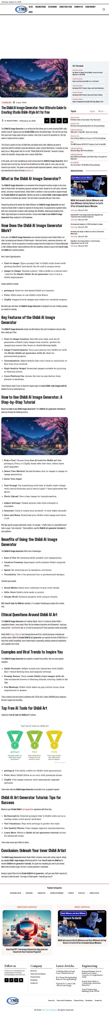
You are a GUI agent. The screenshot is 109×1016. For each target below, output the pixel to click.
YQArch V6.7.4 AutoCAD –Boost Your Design (84, 132)
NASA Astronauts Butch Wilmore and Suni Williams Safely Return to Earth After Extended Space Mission (87, 203)
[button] (103, 9)
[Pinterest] (59, 120)
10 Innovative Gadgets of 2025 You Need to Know (86, 224)
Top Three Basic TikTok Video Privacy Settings (85, 165)
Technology (6, 103)
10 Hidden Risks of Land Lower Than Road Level (85, 120)
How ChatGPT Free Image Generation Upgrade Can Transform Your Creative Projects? (87, 216)
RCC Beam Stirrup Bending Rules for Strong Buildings (88, 126)
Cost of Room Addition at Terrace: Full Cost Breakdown (88, 138)
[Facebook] (47, 120)
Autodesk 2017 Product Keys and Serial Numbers (88, 88)
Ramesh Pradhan (12, 121)
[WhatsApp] (65, 120)
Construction (75, 117)
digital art (30, 170)
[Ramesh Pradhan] (3, 120)
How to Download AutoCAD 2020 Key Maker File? (88, 102)
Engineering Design (78, 70)
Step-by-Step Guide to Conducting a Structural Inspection (91, 983)
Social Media (75, 162)
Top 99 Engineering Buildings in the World (90, 990)
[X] (53, 120)
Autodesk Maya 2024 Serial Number (82, 151)
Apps (92, 111)
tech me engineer (49, 1010)
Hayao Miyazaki (16, 634)
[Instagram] (11, 980)
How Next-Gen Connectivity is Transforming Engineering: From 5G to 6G (85, 242)
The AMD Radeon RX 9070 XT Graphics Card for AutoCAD (88, 144)
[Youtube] (21, 980)
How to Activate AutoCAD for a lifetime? (86, 81)
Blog (72, 142)
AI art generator (27, 809)
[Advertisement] (54, 34)
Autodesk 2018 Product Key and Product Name (87, 95)
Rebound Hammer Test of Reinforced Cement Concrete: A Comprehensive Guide (92, 974)
